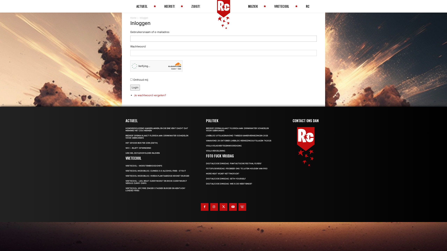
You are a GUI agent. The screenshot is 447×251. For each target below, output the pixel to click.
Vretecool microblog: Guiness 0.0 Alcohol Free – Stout (156, 171)
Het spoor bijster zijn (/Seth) (142, 143)
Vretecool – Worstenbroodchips (144, 166)
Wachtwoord (138, 46)
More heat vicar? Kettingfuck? (222, 174)
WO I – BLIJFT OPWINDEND (138, 148)
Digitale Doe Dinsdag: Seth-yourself (226, 179)
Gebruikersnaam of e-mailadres (149, 32)
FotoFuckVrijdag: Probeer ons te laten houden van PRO (237, 169)
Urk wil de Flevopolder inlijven (143, 153)
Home (133, 17)
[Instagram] (214, 207)
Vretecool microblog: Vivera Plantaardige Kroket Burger (157, 176)
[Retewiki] (242, 207)
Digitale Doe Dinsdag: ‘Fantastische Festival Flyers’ (234, 163)
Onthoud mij (140, 79)
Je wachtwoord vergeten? (150, 95)
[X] (223, 207)
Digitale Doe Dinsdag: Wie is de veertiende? (229, 184)
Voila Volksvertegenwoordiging (224, 146)
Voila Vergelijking (215, 151)
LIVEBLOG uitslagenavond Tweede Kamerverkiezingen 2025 (237, 136)
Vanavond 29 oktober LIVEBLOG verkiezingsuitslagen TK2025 (238, 141)
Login (135, 87)
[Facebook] (204, 207)
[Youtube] (233, 207)
